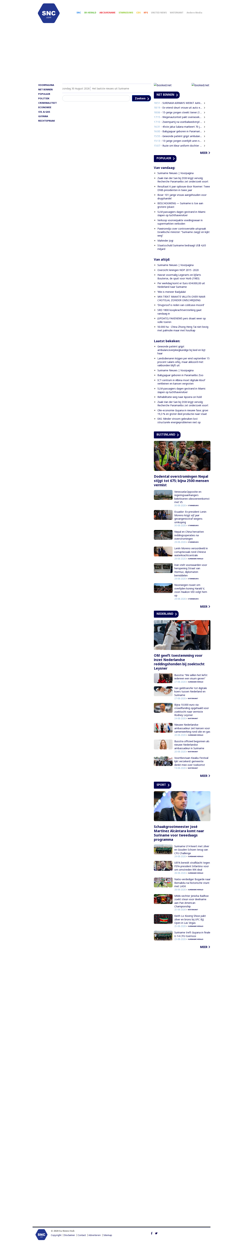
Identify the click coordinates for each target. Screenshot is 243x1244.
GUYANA (43, 116)
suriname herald (195, 558)
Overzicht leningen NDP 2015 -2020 (178, 270)
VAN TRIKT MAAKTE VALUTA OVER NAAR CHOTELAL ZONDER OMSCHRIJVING (181, 298)
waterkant (193, 698)
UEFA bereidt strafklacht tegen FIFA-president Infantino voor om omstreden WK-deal (192, 866)
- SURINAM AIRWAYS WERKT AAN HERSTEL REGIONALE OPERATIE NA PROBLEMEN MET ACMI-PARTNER (178, 103)
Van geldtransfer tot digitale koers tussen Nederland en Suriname (190, 691)
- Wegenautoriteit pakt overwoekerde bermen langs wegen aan (178, 117)
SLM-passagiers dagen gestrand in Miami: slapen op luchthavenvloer (181, 213)
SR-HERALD (90, 12)
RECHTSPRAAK (46, 120)
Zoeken (140, 98)
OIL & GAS (44, 111)
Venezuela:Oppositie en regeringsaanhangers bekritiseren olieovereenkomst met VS (192, 497)
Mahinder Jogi (165, 240)
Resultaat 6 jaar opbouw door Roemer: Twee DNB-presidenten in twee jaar (183, 188)
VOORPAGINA (46, 85)
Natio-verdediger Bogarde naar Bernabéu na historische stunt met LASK (192, 883)
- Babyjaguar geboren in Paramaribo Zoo (178, 131)
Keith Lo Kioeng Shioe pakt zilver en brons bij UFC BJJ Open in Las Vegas (190, 919)
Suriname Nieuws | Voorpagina (175, 173)
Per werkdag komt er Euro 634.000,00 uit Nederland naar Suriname (181, 285)
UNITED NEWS (159, 12)
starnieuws (193, 505)
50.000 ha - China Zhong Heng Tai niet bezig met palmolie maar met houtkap (182, 328)
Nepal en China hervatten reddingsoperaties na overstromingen (189, 535)
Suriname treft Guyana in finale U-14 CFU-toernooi (192, 934)
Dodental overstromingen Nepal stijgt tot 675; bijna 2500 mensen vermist (181, 480)
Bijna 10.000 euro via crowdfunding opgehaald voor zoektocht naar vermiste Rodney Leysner (191, 710)
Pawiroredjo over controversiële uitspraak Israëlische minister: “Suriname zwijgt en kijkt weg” (183, 232)
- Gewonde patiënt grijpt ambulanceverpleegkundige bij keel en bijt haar (178, 136)
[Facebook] (151, 1233)
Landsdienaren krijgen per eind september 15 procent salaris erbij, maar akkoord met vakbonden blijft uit (183, 362)
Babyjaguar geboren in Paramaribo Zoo (180, 375)
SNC (78, 12)
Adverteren (94, 1235)
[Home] (49, 13)
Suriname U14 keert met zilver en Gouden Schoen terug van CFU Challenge (191, 850)
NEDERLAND (165, 614)
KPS (146, 12)
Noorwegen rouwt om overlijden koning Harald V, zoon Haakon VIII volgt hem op (190, 590)
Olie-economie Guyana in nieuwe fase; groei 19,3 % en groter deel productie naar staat (182, 412)
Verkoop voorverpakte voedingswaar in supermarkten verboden (180, 221)
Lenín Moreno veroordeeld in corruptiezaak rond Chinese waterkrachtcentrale (191, 552)
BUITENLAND (166, 434)
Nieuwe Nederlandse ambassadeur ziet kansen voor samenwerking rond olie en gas (192, 728)
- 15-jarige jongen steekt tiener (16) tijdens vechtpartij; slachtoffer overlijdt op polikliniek (178, 112)
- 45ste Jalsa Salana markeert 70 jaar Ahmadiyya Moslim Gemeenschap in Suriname (178, 126)
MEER (203, 153)
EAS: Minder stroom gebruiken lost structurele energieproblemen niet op (179, 420)
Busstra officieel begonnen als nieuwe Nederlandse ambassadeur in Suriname (191, 745)
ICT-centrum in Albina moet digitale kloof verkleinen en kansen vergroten (181, 381)
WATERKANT (176, 12)
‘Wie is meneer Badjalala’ (171, 291)
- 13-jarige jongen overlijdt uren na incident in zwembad (178, 140)
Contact (82, 1235)
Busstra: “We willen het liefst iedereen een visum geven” (190, 676)
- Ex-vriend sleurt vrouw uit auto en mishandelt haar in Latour (178, 107)
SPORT (161, 785)
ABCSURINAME (107, 12)
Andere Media (194, 12)
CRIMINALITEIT (47, 102)
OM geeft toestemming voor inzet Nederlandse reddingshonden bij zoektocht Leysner (179, 662)
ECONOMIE (44, 107)
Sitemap (107, 1235)
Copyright (56, 1235)
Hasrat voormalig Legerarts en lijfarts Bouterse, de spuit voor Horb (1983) (179, 276)
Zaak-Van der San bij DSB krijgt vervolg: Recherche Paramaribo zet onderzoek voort (182, 179)
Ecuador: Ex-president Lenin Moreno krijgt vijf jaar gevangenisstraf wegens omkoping (190, 517)
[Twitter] (156, 1233)
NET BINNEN (45, 89)
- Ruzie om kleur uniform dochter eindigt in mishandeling (178, 145)
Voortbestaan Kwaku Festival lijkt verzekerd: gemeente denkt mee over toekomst (191, 761)
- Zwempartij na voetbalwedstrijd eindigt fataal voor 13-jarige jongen (178, 122)
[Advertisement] (121, 55)
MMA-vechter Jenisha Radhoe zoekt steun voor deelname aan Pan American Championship (191, 901)
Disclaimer (69, 1235)
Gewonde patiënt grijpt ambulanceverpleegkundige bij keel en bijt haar (181, 350)
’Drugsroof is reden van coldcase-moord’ (180, 305)
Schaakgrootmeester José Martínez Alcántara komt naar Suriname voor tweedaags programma (179, 833)
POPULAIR (44, 94)
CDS (138, 12)
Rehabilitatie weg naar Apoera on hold (179, 397)
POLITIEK (43, 98)
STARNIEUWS (126, 12)
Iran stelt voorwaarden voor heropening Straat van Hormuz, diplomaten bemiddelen (190, 570)
